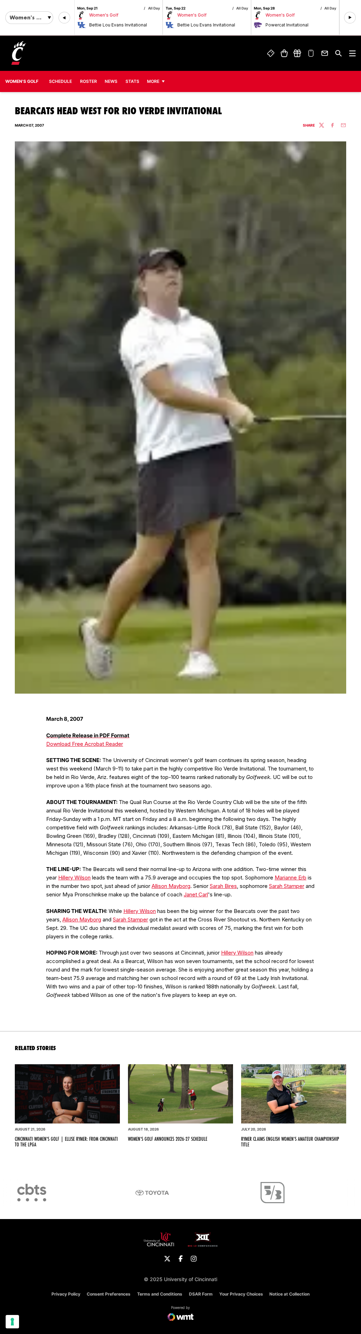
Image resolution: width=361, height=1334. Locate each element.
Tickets (270, 53)
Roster (88, 81)
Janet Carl (196, 894)
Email (324, 53)
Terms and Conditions (159, 1294)
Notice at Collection (289, 1294)
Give (297, 53)
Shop (284, 53)
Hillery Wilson (74, 877)
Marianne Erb (290, 877)
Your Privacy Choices (241, 1294)
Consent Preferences (108, 1294)
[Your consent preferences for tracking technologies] (12, 1321)
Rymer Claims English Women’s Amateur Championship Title (290, 1141)
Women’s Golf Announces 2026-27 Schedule (167, 1139)
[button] (64, 18)
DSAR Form (201, 1294)
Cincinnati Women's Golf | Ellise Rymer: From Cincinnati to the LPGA (66, 1141)
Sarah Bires (223, 886)
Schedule (60, 81)
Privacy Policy (65, 1294)
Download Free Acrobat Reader (84, 744)
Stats (134, 81)
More (153, 81)
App (311, 53)
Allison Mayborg (171, 886)
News (111, 81)
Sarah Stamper (286, 886)
